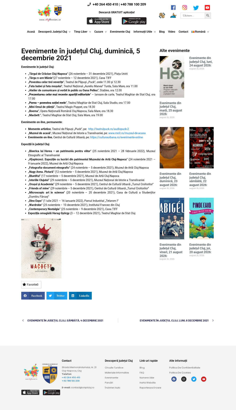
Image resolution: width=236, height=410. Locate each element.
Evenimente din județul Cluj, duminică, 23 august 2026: (170, 179)
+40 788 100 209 (133, 4)
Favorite (32, 284)
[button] (33, 296)
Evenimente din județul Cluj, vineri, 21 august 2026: (171, 250)
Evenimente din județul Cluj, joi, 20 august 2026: (200, 248)
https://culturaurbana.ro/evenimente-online (116, 137)
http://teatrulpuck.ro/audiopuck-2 (108, 129)
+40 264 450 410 (105, 4)
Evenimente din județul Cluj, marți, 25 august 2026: (171, 108)
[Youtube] (203, 379)
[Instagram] (183, 379)
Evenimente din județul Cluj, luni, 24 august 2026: (201, 61)
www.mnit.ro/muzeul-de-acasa (127, 133)
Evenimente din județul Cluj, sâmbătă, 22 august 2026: (200, 179)
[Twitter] (193, 379)
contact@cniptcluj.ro (82, 387)
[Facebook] (174, 379)
